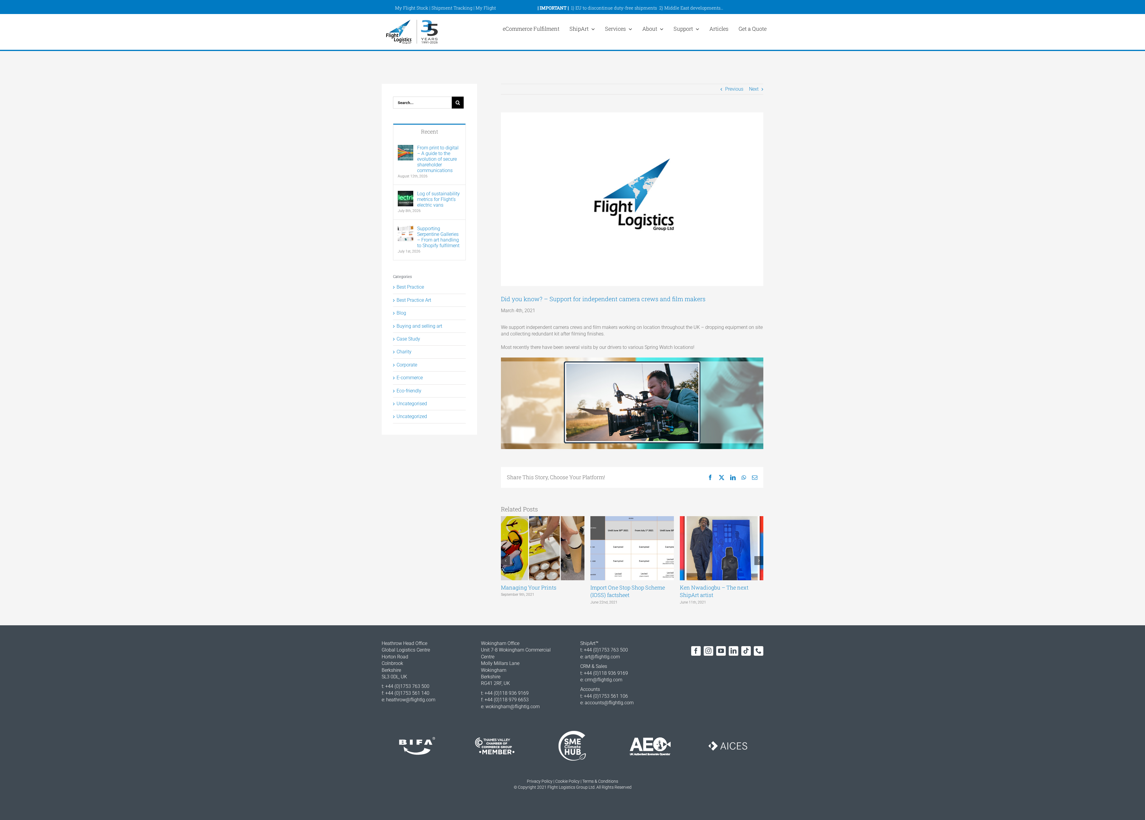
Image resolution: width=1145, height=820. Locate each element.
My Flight (486, 8)
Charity (404, 352)
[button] (505, 560)
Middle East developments (692, 8)
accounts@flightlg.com (609, 702)
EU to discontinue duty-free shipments (616, 8)
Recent (429, 131)
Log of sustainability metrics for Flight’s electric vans (438, 199)
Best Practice (410, 287)
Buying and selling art (419, 326)
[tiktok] (746, 651)
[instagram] (708, 651)
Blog (401, 313)
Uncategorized (412, 416)
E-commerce (410, 377)
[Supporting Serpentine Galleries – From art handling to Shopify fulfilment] (405, 229)
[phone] (758, 651)
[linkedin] (733, 651)
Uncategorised (412, 403)
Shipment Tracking (451, 8)
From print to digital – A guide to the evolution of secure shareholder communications (438, 159)
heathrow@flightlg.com (410, 700)
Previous (734, 89)
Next (754, 89)
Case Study (408, 339)
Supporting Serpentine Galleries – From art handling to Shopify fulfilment (438, 237)
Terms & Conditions (600, 781)
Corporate (407, 365)
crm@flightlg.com (603, 680)
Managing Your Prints (528, 587)
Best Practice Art (414, 300)
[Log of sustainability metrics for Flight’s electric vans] (405, 194)
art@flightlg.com (602, 657)
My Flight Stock (411, 8)
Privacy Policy (540, 781)
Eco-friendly (409, 391)
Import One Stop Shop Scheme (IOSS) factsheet (627, 591)
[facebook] (696, 651)
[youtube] (721, 651)
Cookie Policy (567, 781)
